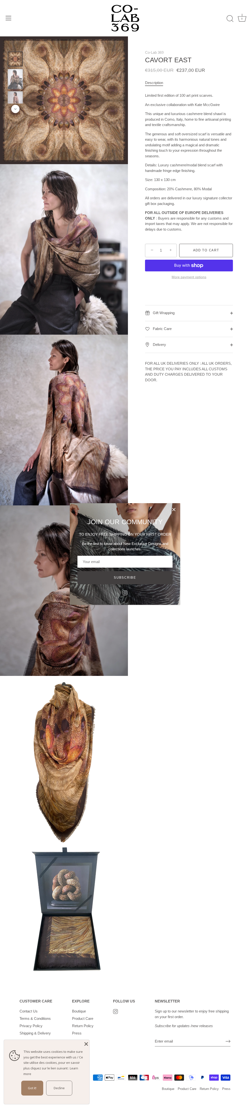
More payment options (189, 277)
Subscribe (125, 577)
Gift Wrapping (163, 313)
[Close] (173, 509)
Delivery (159, 344)
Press (77, 1033)
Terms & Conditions (35, 1018)
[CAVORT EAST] (15, 59)
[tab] (156, 83)
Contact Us (29, 1011)
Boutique (79, 1011)
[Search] (230, 18)
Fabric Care (162, 329)
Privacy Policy (31, 1026)
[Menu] (8, 18)
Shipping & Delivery (35, 1033)
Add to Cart (206, 250)
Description (154, 83)
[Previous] (15, 44)
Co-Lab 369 (154, 52)
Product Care (82, 1018)
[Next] (15, 109)
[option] (15, 60)
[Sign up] (228, 1041)
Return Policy (83, 1026)
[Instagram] (125, 592)
